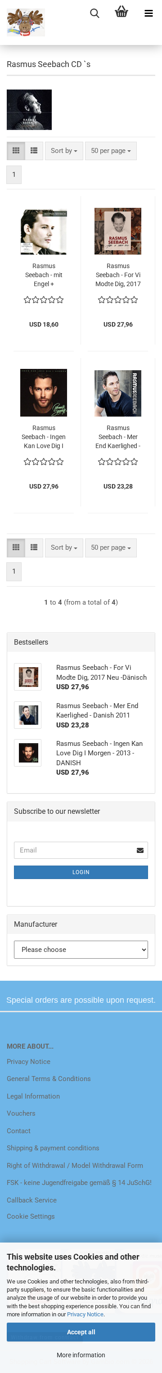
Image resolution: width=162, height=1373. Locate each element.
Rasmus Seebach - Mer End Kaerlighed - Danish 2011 (117, 437)
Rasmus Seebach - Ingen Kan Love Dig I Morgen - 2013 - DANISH (44, 437)
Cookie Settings (31, 1216)
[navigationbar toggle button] (148, 13)
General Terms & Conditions (49, 1079)
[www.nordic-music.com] (22, 22)
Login (81, 872)
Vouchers (21, 1113)
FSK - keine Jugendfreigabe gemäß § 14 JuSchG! (79, 1183)
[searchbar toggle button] (94, 13)
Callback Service (32, 1200)
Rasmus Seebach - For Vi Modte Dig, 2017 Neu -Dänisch (118, 275)
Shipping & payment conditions (53, 1148)
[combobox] (64, 151)
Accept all (81, 1332)
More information (81, 1355)
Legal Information (33, 1096)
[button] (16, 151)
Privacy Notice (85, 1314)
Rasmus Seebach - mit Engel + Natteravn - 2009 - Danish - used (43, 275)
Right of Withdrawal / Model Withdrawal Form (75, 1166)
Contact (19, 1131)
